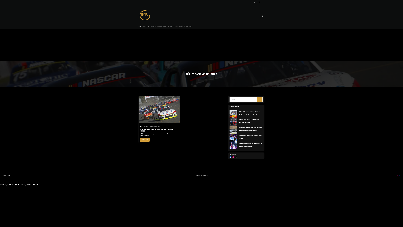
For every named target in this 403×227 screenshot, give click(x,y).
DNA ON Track (6, 175)
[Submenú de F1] (140, 26)
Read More (145, 140)
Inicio (190, 26)
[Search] (259, 99)
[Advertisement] (201, 45)
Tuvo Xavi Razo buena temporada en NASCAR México (156, 130)
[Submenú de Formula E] (148, 26)
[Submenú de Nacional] (155, 26)
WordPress (205, 175)
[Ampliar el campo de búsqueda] (263, 16)
